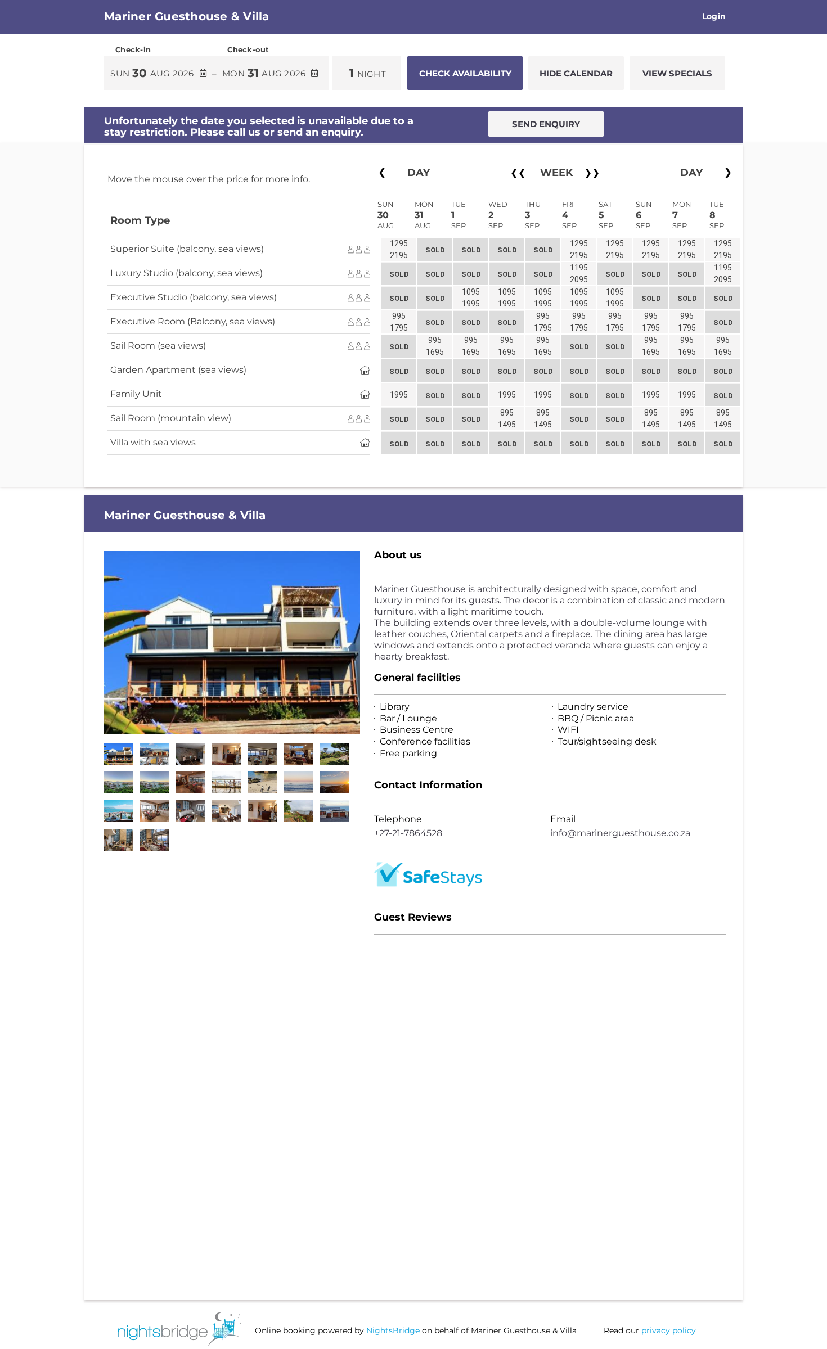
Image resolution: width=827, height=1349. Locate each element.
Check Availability (465, 73)
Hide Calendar (576, 73)
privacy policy (668, 1330)
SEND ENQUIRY (546, 124)
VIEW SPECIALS (677, 73)
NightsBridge (393, 1330)
